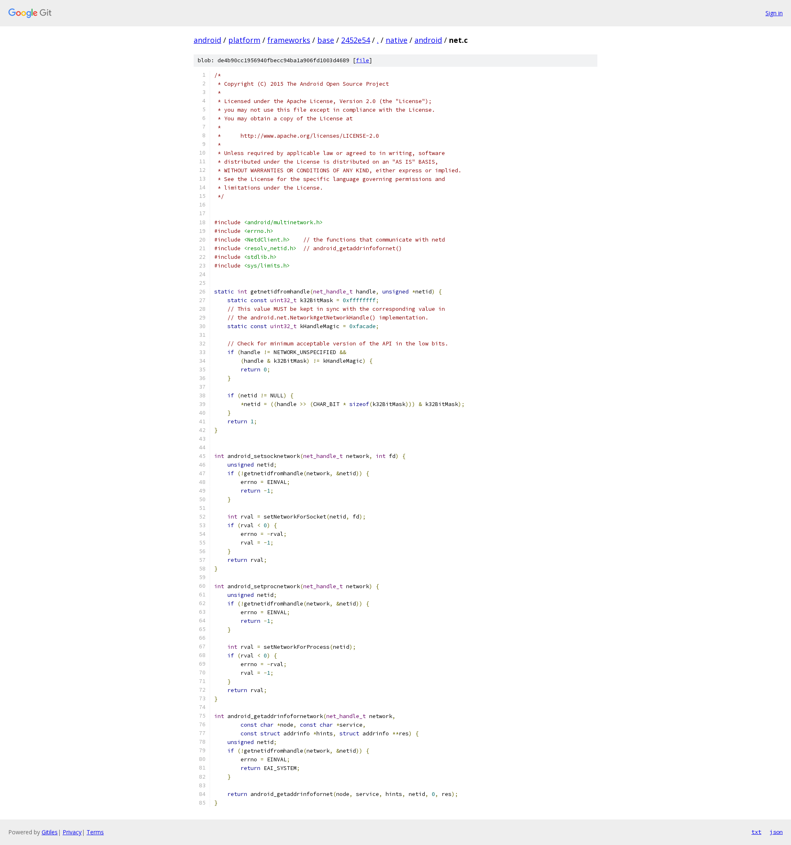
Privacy (72, 832)
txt (756, 832)
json (776, 832)
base (325, 40)
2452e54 (355, 40)
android (207, 40)
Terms (95, 832)
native (396, 40)
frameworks (288, 40)
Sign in (774, 13)
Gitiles (50, 832)
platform (244, 40)
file (362, 60)
